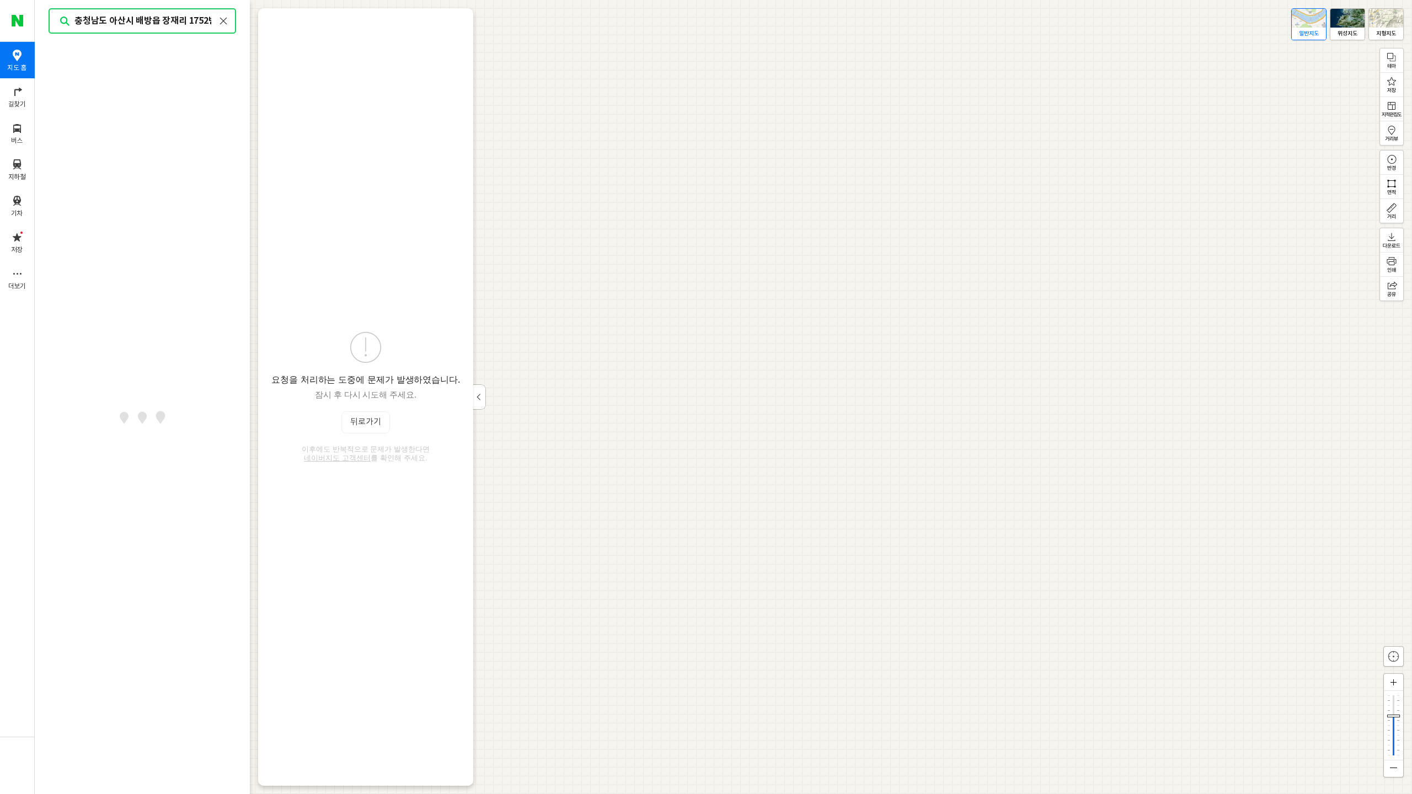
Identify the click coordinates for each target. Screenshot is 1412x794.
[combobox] (142, 21)
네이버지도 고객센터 (337, 457)
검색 (65, 21)
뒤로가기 (365, 422)
